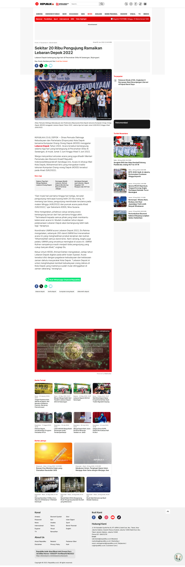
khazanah (73, 14)
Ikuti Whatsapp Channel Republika (65, 280)
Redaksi (53, 541)
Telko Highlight (81, 19)
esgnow (123, 14)
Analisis (53, 522)
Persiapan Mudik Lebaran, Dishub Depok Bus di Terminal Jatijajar (61, 185)
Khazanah (38, 519)
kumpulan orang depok (66, 291)
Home (37, 42)
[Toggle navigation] (37, 4)
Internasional (64, 19)
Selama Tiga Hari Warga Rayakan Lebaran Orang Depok (44, 183)
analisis (98, 14)
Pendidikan (48, 19)
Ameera (37, 517)
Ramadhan (54, 531)
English (68, 528)
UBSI (72, 19)
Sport (56, 19)
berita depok (52, 291)
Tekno (52, 525)
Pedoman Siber (71, 541)
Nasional (39, 19)
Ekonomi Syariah (53, 14)
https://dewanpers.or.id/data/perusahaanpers (52, 556)
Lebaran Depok (42, 146)
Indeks (146, 14)
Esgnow (37, 528)
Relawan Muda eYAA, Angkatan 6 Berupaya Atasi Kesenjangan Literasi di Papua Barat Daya (133, 82)
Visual (52, 528)
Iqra (51, 519)
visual (133, 14)
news (90, 14)
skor (64, 14)
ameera (39, 14)
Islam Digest (70, 519)
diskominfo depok (83, 291)
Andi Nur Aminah (62, 61)
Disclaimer (38, 544)
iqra (83, 14)
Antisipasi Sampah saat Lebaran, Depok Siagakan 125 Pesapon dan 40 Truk (82, 184)
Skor (67, 517)
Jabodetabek (53, 42)
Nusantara (43, 42)
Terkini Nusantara (121, 133)
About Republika (40, 541)
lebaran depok (40, 291)
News (37, 522)
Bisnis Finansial (111, 14)
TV (139, 14)
